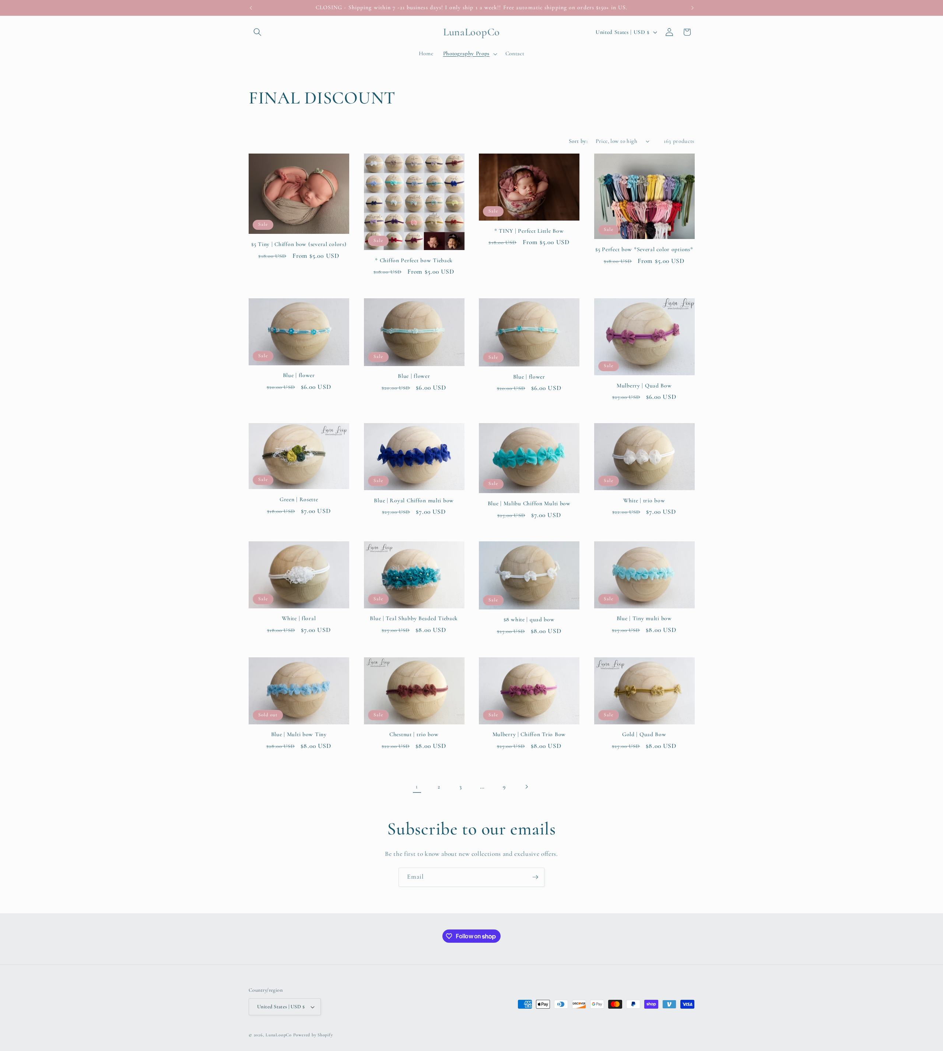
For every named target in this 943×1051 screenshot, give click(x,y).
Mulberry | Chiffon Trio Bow (529, 734)
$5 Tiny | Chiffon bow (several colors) (298, 244)
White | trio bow (644, 500)
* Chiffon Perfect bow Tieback (414, 260)
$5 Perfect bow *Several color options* (644, 249)
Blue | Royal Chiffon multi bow (414, 500)
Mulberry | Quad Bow (644, 385)
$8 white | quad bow (529, 619)
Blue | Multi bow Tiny (299, 734)
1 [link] (417, 786)
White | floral (299, 618)
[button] (257, 32)
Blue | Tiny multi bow (644, 618)
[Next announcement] (692, 7)
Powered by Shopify (313, 1034)
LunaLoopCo (279, 1034)
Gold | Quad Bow (644, 734)
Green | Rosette (299, 499)
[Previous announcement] (251, 7)
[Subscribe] (535, 877)
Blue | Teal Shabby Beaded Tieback (414, 618)
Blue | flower (299, 375)
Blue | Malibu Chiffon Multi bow (529, 503)
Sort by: (578, 141)
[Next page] (526, 786)
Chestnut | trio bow (414, 734)
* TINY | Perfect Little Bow (529, 231)
